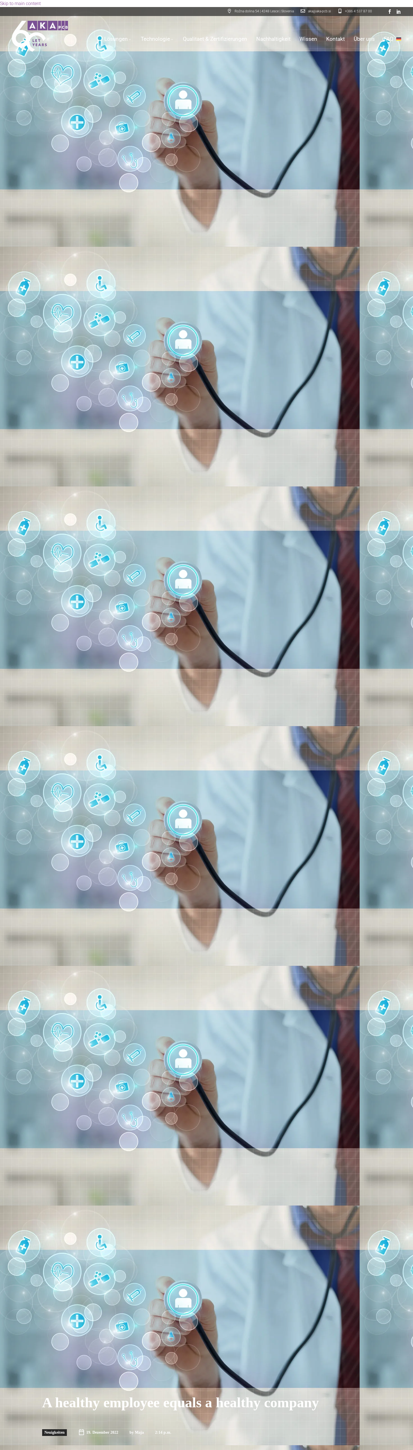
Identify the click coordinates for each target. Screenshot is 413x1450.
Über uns (364, 39)
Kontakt (335, 39)
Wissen (308, 39)
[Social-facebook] (389, 11)
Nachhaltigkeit (273, 39)
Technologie (155, 39)
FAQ (388, 39)
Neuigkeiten (54, 1432)
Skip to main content (20, 3)
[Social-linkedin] (398, 11)
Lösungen (116, 39)
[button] (260, 11)
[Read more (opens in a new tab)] (315, 11)
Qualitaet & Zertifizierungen (215, 39)
